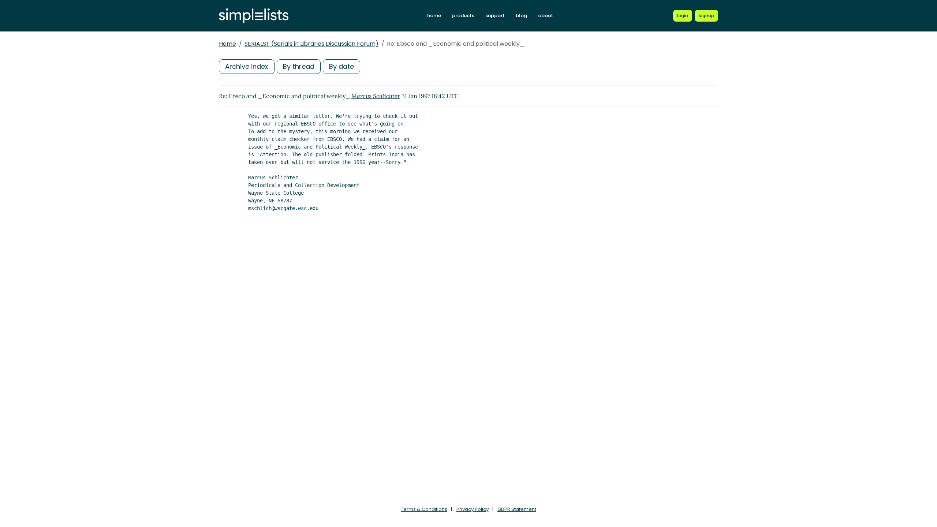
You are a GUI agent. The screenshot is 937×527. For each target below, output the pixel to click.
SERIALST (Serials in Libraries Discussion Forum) (311, 44)
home (434, 15)
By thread (298, 66)
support (495, 15)
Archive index (246, 66)
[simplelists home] (253, 15)
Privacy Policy (472, 509)
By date (341, 66)
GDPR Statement (516, 509)
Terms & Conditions (424, 509)
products (463, 15)
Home (227, 44)
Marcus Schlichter (375, 96)
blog (521, 15)
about (545, 15)
